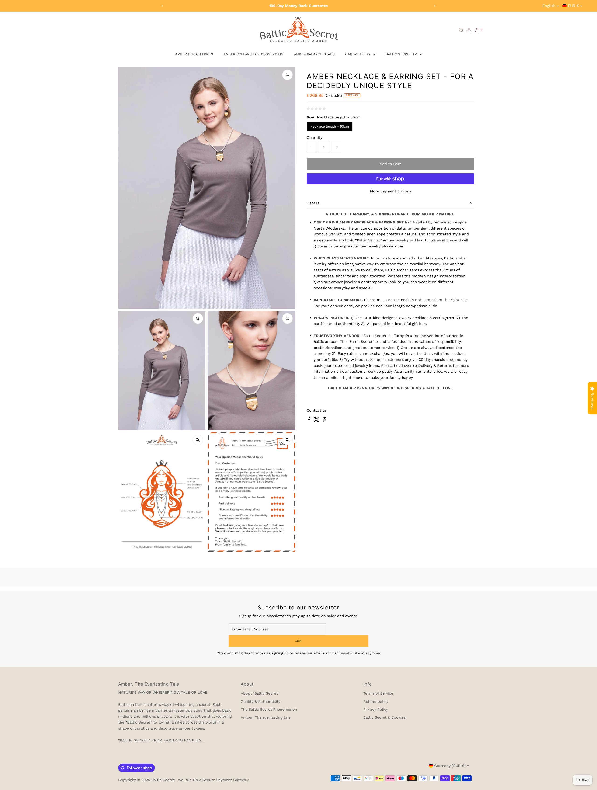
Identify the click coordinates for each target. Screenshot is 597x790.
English (548, 5)
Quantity (314, 137)
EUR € (573, 5)
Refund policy (375, 701)
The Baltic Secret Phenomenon (269, 709)
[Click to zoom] (287, 75)
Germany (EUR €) (450, 765)
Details (313, 203)
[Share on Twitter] (317, 420)
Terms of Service (378, 693)
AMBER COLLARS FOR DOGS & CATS (253, 54)
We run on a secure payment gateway (213, 780)
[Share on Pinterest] (324, 420)
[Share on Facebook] (310, 420)
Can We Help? (358, 54)
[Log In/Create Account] (469, 30)
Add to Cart (390, 164)
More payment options (390, 191)
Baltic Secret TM (402, 54)
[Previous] (162, 6)
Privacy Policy (375, 709)
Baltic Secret (163, 780)
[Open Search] (461, 30)
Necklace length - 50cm (329, 126)
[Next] (434, 6)
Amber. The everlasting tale (266, 717)
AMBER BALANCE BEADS (314, 54)
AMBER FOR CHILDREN (194, 54)
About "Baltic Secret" (260, 693)
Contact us (317, 410)
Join (298, 641)
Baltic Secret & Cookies (384, 717)
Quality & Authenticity (260, 701)
